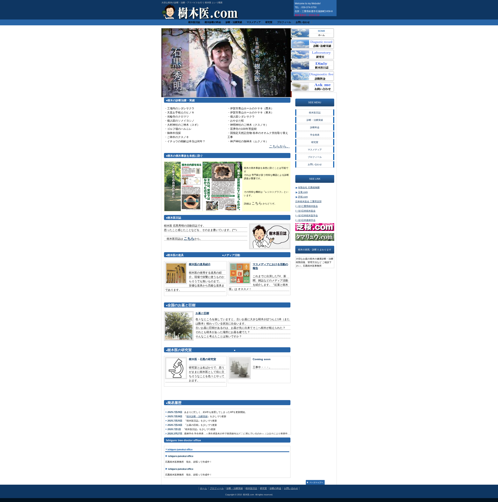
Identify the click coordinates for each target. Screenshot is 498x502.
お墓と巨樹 (202, 313)
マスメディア (254, 22)
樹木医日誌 (194, 22)
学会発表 (314, 134)
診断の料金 (275, 488)
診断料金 (314, 127)
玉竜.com (303, 192)
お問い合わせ (303, 22)
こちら (189, 238)
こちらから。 (279, 146)
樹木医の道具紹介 (200, 264)
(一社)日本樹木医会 (305, 210)
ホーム (203, 488)
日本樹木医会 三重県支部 (308, 201)
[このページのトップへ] (315, 484)
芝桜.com (303, 196)
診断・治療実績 (234, 22)
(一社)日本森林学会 (305, 220)
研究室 (268, 22)
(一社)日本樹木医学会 (306, 215)
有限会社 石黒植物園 (309, 187)
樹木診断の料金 (213, 22)
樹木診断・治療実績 (197, 416)
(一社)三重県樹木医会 (306, 206)
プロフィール (284, 22)
